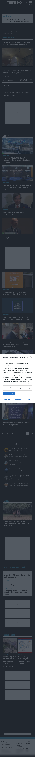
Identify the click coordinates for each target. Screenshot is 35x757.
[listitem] (17, 388)
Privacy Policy (27, 399)
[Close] (31, 357)
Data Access (17, 399)
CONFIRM (9, 393)
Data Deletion (8, 399)
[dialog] (17, 378)
